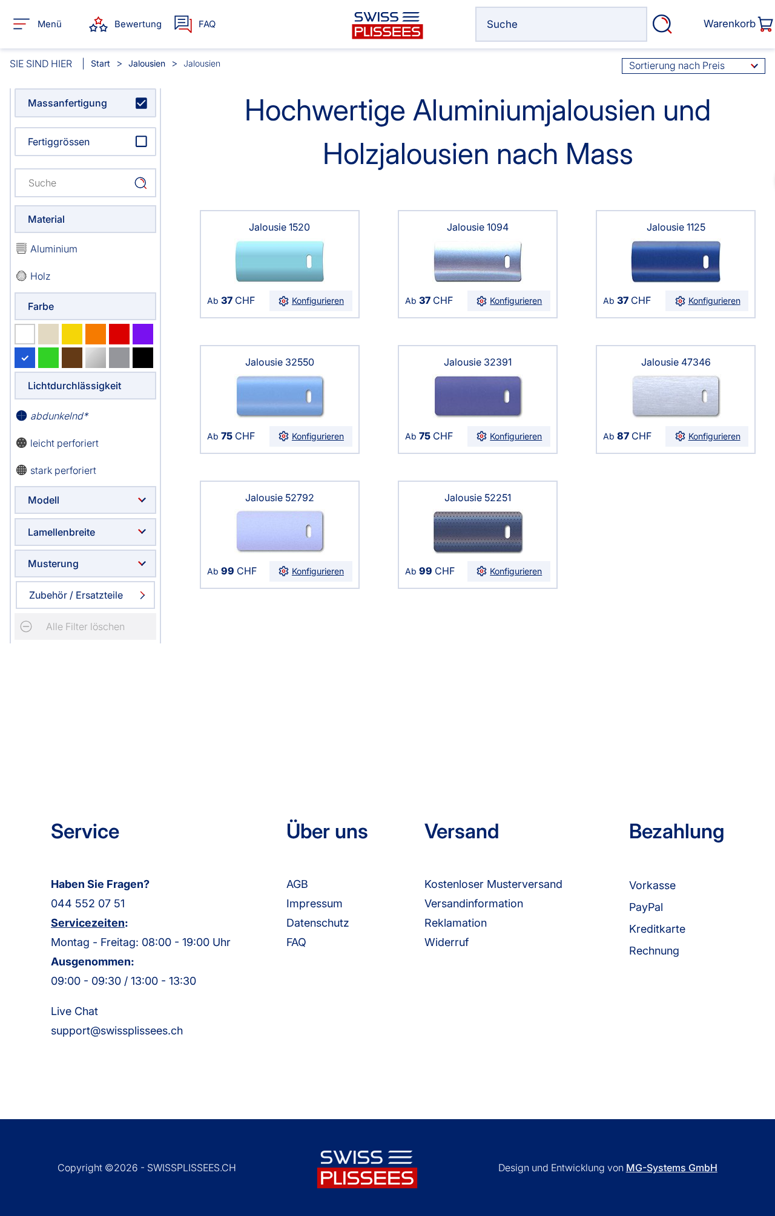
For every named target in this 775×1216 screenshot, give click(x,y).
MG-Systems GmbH (671, 1168)
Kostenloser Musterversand (493, 884)
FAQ (296, 942)
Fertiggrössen (59, 142)
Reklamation (455, 922)
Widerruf (446, 942)
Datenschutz (317, 922)
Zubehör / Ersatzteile (76, 595)
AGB (297, 884)
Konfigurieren (318, 300)
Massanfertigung (67, 103)
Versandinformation (473, 903)
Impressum (314, 903)
